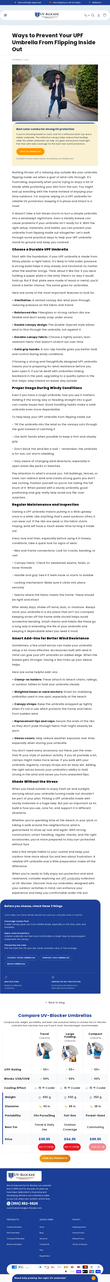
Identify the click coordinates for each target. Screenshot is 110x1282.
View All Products (55, 1158)
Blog (41, 1232)
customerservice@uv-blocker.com (24, 1208)
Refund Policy (78, 1238)
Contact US (44, 1244)
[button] (93, 15)
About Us (43, 1238)
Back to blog (57, 1002)
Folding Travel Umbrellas (21, 958)
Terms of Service (80, 1244)
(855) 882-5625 (24, 1203)
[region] (55, 1091)
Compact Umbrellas (15, 1238)
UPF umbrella (70, 878)
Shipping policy (79, 1227)
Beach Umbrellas (16, 964)
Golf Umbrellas (13, 1232)
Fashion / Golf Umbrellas (55, 958)
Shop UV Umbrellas (30, 151)
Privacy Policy (78, 1232)
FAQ (41, 1250)
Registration (45, 1256)
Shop (42, 1227)
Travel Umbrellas (14, 1227)
